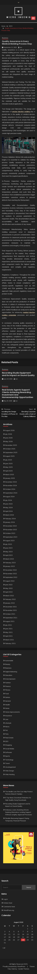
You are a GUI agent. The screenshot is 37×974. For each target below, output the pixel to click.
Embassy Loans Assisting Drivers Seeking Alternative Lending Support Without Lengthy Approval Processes (18, 812)
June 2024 (9, 504)
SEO (6, 741)
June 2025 (9, 464)
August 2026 (10, 430)
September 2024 (11, 493)
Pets (6, 734)
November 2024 (11, 485)
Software (8, 752)
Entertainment (10, 679)
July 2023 (8, 544)
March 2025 (9, 474)
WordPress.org (8, 910)
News (7, 727)
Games (7, 697)
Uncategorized (10, 767)
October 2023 (10, 533)
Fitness (7, 690)
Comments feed (9, 907)
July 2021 (8, 625)
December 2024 (11, 482)
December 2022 (11, 570)
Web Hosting (10, 774)
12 (14, 934)
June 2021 (9, 629)
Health (7, 705)
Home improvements (12, 712)
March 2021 (9, 640)
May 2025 (9, 467)
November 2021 (11, 610)
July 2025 (8, 460)
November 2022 (11, 574)
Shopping (8, 745)
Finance (8, 686)
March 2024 (9, 515)
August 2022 (10, 581)
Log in (5, 899)
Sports (7, 756)
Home (7, 708)
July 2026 (8, 434)
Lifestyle (8, 723)
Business (5, 38)
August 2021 (10, 621)
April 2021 (9, 636)
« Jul (3, 948)
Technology (9, 760)
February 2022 (10, 599)
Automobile (9, 661)
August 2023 (10, 541)
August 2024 (10, 497)
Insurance (8, 716)
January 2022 (10, 603)
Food (7, 694)
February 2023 (10, 563)
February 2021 (10, 643)
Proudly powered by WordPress (14, 966)
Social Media (9, 749)
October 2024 (10, 489)
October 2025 (10, 449)
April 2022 (9, 592)
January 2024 (10, 522)
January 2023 (10, 566)
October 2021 (10, 614)
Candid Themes (23, 969)
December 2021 (11, 607)
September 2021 (11, 618)
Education (8, 675)
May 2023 (9, 552)
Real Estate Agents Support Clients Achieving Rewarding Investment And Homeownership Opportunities (17, 393)
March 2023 (9, 559)
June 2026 (9, 438)
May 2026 (9, 441)
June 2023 (9, 548)
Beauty (7, 664)
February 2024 (10, 519)
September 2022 (11, 577)
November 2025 (11, 445)
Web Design (9, 771)
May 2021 (9, 632)
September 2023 (11, 537)
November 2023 (11, 530)
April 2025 (9, 471)
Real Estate (9, 738)
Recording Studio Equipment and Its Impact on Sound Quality (18, 374)
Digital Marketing (11, 672)
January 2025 (10, 478)
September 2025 (11, 452)
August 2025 (10, 456)
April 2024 (9, 511)
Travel (7, 763)
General (8, 701)
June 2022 (9, 585)
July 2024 (8, 500)
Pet (6, 730)
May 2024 (9, 507)
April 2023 (9, 555)
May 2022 (9, 588)
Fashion (8, 683)
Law (6, 719)
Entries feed (7, 903)
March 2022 (9, 596)
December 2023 (11, 526)
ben (21, 47)
